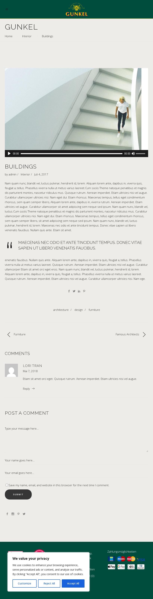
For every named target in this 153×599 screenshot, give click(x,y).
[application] (76, 153)
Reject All (49, 583)
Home (9, 36)
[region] (48, 572)
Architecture (61, 310)
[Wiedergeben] (9, 153)
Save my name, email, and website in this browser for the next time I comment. (59, 485)
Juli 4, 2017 (41, 174)
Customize (24, 583)
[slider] (141, 153)
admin (12, 174)
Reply (26, 388)
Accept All (73, 583)
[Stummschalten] (133, 153)
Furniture (94, 310)
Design (78, 310)
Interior (27, 36)
